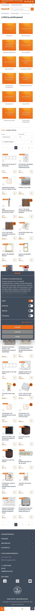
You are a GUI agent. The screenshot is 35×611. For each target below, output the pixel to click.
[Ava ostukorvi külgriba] (32, 608)
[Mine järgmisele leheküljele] (32, 147)
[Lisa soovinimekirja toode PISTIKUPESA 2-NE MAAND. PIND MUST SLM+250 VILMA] (20, 410)
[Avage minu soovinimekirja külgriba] (12, 609)
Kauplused (6, 5)
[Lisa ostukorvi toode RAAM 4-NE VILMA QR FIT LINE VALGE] (14, 171)
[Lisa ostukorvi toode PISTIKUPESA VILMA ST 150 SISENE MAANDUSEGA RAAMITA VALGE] (14, 492)
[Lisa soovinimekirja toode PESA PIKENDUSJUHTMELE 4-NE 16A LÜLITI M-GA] (3, 206)
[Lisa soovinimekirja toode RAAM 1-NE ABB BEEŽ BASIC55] (3, 251)
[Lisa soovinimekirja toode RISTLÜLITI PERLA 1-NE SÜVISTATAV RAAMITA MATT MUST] (3, 433)
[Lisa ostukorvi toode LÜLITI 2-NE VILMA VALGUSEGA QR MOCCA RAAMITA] (14, 238)
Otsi (32, 9)
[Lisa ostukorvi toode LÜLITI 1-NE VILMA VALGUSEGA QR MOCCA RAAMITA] (31, 216)
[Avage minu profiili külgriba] (22, 609)
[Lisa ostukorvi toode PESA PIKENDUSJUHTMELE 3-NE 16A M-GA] (31, 467)
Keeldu (18, 336)
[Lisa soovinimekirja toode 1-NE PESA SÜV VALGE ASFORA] (20, 480)
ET (33, 5)
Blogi (3, 568)
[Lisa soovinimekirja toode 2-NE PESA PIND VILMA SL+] (3, 390)
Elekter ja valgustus (15, 13)
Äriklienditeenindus (16, 5)
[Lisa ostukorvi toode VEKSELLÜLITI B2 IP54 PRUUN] (14, 467)
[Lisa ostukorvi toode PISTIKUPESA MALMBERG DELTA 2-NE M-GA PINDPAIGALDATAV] (31, 171)
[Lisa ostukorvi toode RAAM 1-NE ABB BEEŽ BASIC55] (14, 260)
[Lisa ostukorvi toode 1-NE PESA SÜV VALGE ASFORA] (31, 492)
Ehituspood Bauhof (5, 13)
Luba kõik (17, 327)
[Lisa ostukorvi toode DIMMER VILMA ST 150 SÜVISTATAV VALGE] (31, 377)
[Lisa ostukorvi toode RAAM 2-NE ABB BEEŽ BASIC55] (31, 260)
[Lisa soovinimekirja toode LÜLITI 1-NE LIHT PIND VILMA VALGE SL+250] (20, 390)
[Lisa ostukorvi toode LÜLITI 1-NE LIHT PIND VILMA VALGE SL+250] (31, 397)
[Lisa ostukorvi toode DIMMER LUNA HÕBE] (31, 193)
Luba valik (17, 331)
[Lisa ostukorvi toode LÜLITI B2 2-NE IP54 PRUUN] (31, 444)
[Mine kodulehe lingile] (5, 9)
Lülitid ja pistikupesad (25, 13)
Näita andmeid (26, 322)
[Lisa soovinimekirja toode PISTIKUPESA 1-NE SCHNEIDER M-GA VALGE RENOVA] (3, 410)
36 (28, 147)
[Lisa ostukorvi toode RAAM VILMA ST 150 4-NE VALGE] (14, 377)
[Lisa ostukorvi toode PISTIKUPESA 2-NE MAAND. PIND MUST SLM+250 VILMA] (31, 420)
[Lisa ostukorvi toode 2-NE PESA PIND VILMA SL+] (14, 397)
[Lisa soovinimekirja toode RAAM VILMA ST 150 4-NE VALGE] (3, 369)
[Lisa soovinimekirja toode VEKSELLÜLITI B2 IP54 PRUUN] (3, 457)
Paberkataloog (7, 571)
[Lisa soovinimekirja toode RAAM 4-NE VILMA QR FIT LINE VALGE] (3, 161)
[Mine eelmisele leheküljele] (3, 147)
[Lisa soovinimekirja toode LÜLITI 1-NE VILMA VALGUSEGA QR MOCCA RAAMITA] (20, 206)
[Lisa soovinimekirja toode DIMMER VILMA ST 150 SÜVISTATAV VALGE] (20, 369)
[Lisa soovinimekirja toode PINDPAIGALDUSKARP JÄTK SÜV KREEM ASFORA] (3, 184)
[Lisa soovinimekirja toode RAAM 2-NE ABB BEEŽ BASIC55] (20, 251)
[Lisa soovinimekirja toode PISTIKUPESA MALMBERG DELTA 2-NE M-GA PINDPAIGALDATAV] (20, 161)
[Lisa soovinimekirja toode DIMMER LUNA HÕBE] (20, 184)
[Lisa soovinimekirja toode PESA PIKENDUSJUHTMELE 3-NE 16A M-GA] (20, 457)
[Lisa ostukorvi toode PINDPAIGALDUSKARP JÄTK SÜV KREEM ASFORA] (14, 193)
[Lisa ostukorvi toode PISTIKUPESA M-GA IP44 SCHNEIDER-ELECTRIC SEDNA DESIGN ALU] (31, 517)
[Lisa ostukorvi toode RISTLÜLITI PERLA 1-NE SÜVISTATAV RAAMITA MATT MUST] (14, 444)
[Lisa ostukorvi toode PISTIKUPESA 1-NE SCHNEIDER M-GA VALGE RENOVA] (14, 420)
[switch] (30, 305)
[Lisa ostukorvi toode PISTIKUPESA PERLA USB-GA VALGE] (31, 238)
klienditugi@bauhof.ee (9, 560)
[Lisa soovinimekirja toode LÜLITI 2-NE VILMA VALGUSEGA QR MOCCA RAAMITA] (3, 229)
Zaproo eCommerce (17, 604)
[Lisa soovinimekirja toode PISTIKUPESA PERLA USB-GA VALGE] (20, 229)
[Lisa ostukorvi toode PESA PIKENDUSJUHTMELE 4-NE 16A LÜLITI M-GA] (14, 216)
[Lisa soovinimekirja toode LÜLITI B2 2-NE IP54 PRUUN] (20, 433)
